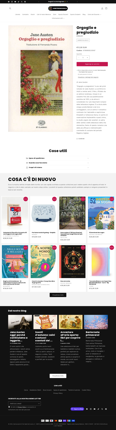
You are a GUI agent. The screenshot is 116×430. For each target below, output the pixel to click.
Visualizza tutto (58, 295)
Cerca (26, 390)
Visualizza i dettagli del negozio (88, 77)
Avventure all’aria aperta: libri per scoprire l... (70, 336)
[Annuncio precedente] (39, 1)
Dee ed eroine (65, 281)
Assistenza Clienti (35, 390)
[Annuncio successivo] (77, 1)
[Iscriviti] (39, 403)
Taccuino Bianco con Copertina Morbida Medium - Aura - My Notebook (100, 283)
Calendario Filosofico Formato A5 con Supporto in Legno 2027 (15, 233)
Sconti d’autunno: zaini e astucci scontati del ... (45, 336)
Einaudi (80, 36)
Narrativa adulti (83, 40)
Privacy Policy (58, 393)
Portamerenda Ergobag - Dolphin (43, 232)
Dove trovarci (47, 390)
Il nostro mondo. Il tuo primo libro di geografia (43, 282)
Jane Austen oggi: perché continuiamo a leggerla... (19, 336)
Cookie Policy (86, 390)
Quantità (79, 54)
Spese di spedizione (59, 390)
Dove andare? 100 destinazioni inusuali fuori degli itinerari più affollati (71, 234)
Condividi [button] (81, 138)
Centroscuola (16, 424)
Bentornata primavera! (93, 333)
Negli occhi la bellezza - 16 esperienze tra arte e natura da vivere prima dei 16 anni (14, 283)
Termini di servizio (74, 390)
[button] (10, 8)
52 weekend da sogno (96, 232)
